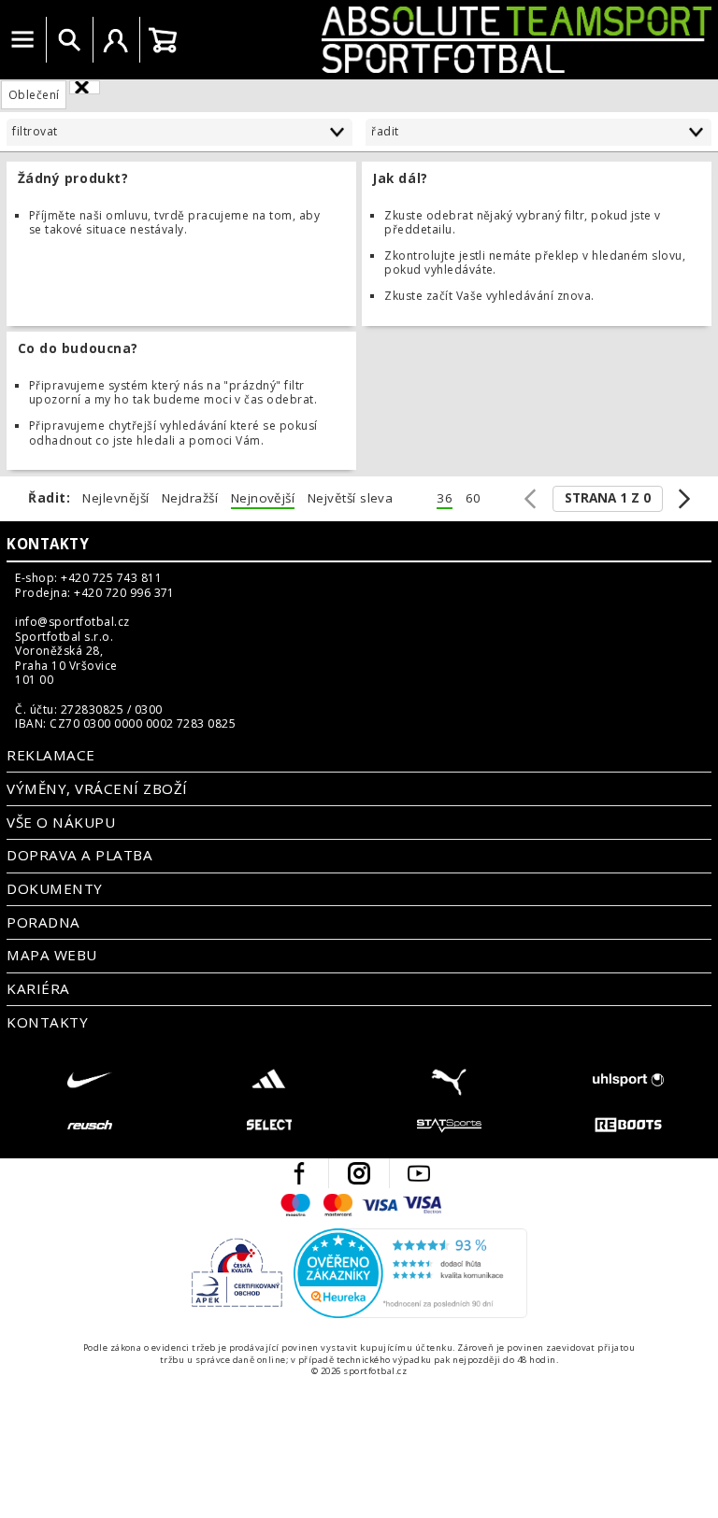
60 (473, 498)
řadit (384, 131)
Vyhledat (69, 40)
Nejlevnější (115, 498)
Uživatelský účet (116, 40)
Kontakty (48, 543)
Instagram (359, 1173)
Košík (163, 40)
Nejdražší (190, 498)
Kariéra (38, 988)
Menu (22, 40)
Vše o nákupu (61, 822)
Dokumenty (54, 888)
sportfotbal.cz (452, 39)
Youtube (418, 1173)
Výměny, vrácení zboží (97, 788)
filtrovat (34, 131)
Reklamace (50, 754)
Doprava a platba (79, 854)
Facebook (299, 1173)
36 (444, 498)
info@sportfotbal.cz (72, 622)
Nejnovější (263, 498)
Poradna (43, 922)
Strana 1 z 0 (608, 497)
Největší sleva (351, 498)
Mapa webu (51, 954)
